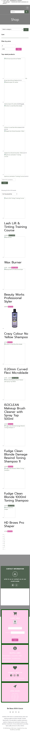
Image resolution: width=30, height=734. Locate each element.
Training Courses (6, 661)
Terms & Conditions (6, 658)
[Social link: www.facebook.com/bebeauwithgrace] (13, 585)
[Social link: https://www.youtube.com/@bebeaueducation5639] (18, 675)
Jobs (12, 661)
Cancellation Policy (16, 658)
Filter (19, 49)
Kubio (19, 729)
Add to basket (12, 235)
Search (4, 182)
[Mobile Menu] (27, 7)
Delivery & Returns (6, 655)
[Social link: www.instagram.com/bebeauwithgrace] (17, 585)
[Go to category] (26, 29)
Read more (10, 306)
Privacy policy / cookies (16, 655)
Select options (14, 267)
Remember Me (15, 636)
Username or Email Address (15, 626)
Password (7, 632)
